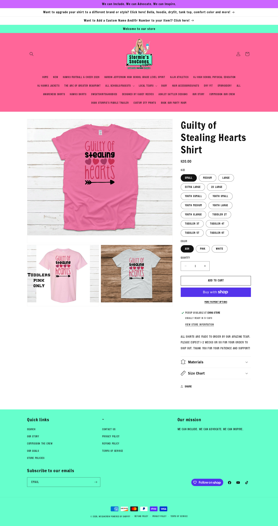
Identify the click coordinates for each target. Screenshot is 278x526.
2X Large (216, 186)
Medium (207, 177)
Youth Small (220, 195)
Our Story (33, 436)
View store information (199, 324)
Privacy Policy (110, 436)
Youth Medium (193, 205)
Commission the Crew (40, 443)
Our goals (33, 450)
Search (31, 429)
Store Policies (35, 458)
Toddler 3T (192, 223)
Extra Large (193, 186)
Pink (203, 248)
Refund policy (141, 516)
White (219, 248)
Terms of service (179, 516)
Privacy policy (159, 516)
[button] (31, 54)
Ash (187, 248)
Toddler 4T (217, 223)
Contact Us (108, 429)
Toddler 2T (219, 214)
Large (226, 177)
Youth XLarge (193, 214)
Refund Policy (110, 443)
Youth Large (220, 205)
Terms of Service (112, 450)
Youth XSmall (193, 195)
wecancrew (104, 516)
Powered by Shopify (120, 516)
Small (189, 177)
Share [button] (188, 386)
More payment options (216, 302)
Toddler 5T (192, 232)
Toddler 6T (217, 232)
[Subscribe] (95, 482)
